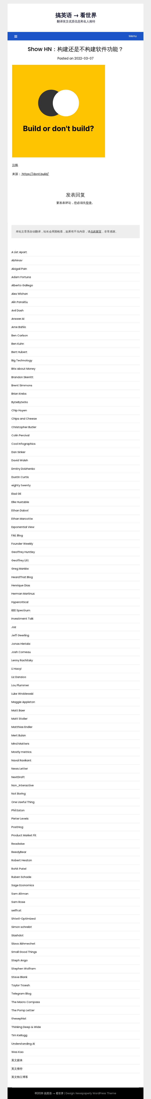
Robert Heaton (21, 860)
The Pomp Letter (22, 1010)
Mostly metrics (21, 752)
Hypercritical (19, 602)
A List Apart (19, 252)
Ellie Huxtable (20, 502)
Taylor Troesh (20, 985)
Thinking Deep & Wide (26, 1027)
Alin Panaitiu (19, 302)
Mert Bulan (18, 735)
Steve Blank (19, 977)
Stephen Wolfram (23, 968)
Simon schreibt (21, 927)
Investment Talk (22, 618)
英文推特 (16, 1069)
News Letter (19, 768)
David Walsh (19, 460)
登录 (89, 203)
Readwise (18, 844)
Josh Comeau (21, 652)
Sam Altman (19, 894)
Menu (133, 36)
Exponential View (22, 527)
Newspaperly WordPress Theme (96, 1093)
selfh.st (16, 910)
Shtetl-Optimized (23, 919)
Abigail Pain (19, 269)
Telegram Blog (21, 993)
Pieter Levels (20, 818)
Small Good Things (24, 952)
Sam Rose (18, 902)
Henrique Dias (20, 585)
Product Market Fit (23, 835)
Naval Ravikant (21, 760)
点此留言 (95, 231)
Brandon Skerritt (22, 377)
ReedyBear (18, 852)
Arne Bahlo (18, 327)
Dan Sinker (18, 452)
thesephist (18, 1018)
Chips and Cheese (24, 419)
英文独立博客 (19, 1077)
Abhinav (16, 260)
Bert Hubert (19, 352)
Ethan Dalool (19, 510)
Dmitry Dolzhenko (23, 469)
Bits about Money (23, 369)
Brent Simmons (21, 385)
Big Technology (21, 360)
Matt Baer (18, 710)
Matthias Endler (21, 727)
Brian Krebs (19, 394)
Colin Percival (20, 435)
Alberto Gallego (22, 285)
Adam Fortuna (21, 277)
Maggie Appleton (23, 702)
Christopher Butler (23, 427)
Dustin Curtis (20, 477)
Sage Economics (22, 885)
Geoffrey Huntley (23, 552)
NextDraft (18, 777)
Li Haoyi (16, 669)
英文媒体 (16, 1060)
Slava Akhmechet (23, 943)
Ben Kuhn (17, 344)
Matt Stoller (19, 719)
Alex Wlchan (19, 294)
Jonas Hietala (20, 644)
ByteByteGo (19, 402)
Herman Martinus (23, 593)
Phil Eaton (17, 810)
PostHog (17, 827)
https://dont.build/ (35, 174)
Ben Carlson (19, 335)
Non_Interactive (22, 785)
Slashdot (17, 935)
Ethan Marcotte (22, 519)
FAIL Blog (17, 535)
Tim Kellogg (19, 1035)
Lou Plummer (20, 685)
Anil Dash (17, 310)
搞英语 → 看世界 (76, 15)
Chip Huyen (19, 410)
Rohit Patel (18, 869)
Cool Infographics (23, 444)
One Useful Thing (22, 802)
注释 (15, 165)
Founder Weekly (22, 544)
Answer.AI (17, 319)
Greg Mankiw (20, 569)
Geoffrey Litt (20, 560)
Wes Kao (17, 1052)
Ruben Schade (21, 877)
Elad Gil (16, 494)
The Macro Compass (25, 1002)
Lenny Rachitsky (22, 660)
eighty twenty (21, 485)
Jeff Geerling (20, 635)
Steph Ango (19, 960)
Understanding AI (23, 1044)
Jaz (13, 627)
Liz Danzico (18, 677)
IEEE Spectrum (20, 610)
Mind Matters (20, 744)
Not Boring (18, 793)
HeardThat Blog (22, 577)
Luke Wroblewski (22, 694)
